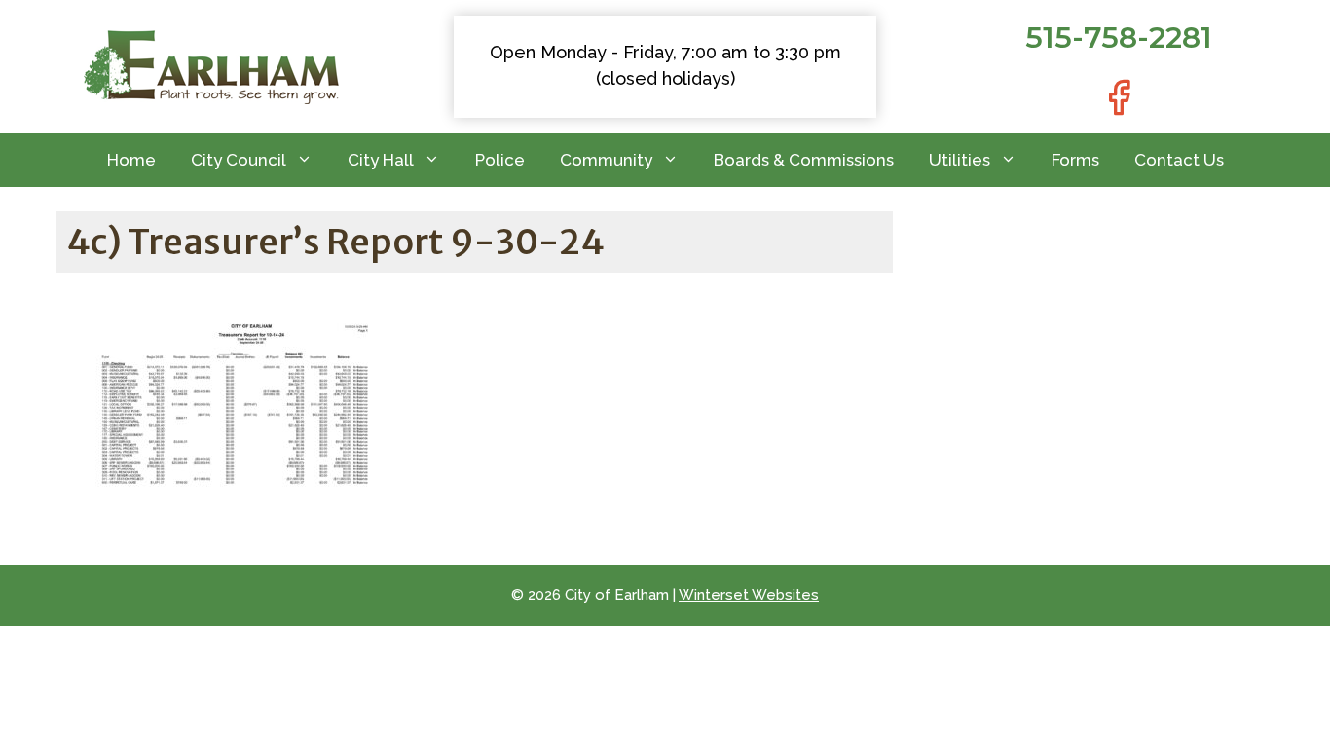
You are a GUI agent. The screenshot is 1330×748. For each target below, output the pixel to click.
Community (606, 159)
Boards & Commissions (804, 159)
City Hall (381, 159)
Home (131, 159)
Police (500, 159)
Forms (1075, 159)
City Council (238, 159)
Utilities (959, 159)
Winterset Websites (749, 595)
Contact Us (1179, 159)
